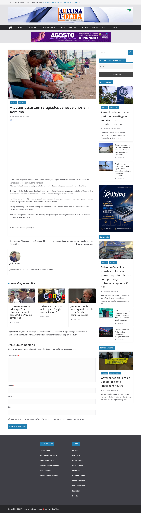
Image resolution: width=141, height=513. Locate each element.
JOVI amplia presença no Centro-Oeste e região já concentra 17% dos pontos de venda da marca (61, 3)
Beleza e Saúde (78, 475)
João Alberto (25, 117)
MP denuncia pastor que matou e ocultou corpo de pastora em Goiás (73, 243)
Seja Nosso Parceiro (48, 455)
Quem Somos (45, 450)
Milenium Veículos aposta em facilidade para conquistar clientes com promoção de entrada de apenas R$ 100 (116, 277)
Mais (104, 28)
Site (9, 407)
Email (11, 396)
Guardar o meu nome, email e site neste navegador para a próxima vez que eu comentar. (48, 419)
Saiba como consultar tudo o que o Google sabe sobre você (51, 309)
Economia (84, 28)
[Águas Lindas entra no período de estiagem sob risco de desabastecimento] (116, 95)
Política (20, 28)
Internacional (77, 460)
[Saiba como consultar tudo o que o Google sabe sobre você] (51, 290)
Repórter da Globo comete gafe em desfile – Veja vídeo (28, 243)
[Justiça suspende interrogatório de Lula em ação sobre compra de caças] (82, 290)
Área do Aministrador (49, 475)
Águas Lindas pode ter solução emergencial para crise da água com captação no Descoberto (123, 149)
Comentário (13, 355)
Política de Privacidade (49, 465)
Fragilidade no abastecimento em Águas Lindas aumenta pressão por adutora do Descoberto (123, 170)
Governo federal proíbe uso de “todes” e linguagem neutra (115, 381)
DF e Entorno (32, 28)
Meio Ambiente (78, 486)
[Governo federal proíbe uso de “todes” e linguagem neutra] (116, 361)
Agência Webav (53, 509)
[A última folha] (10, 28)
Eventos (95, 28)
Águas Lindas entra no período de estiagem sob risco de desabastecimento (115, 118)
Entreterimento (78, 480)
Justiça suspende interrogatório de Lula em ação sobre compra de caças (82, 310)
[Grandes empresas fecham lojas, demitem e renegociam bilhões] (106, 334)
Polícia (62, 28)
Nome (11, 386)
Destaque (13, 102)
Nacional (22, 102)
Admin (114, 28)
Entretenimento (49, 28)
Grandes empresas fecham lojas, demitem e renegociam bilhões (122, 333)
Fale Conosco (45, 470)
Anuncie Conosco (47, 460)
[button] (107, 27)
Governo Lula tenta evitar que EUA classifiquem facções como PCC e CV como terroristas (21, 312)
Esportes (72, 28)
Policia (75, 496)
